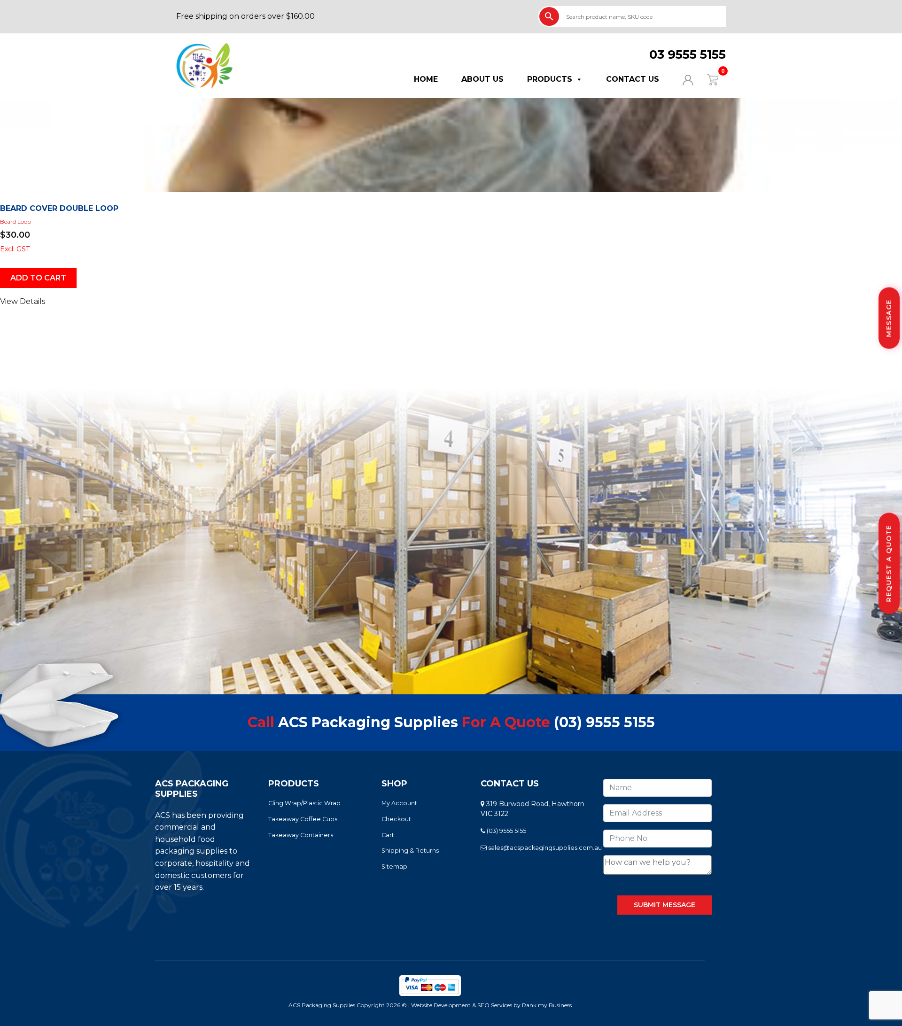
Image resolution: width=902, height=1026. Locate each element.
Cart (387, 835)
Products (549, 79)
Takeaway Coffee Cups (302, 819)
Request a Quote (889, 563)
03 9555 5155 (687, 54)
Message (889, 318)
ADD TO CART (38, 277)
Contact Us (632, 79)
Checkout (396, 819)
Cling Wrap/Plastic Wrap (304, 803)
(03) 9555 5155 (604, 722)
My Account (399, 803)
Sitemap (394, 866)
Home (426, 79)
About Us (482, 79)
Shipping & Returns (410, 850)
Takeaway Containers (300, 835)
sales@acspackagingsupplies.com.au (544, 847)
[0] (706, 79)
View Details (22, 301)
